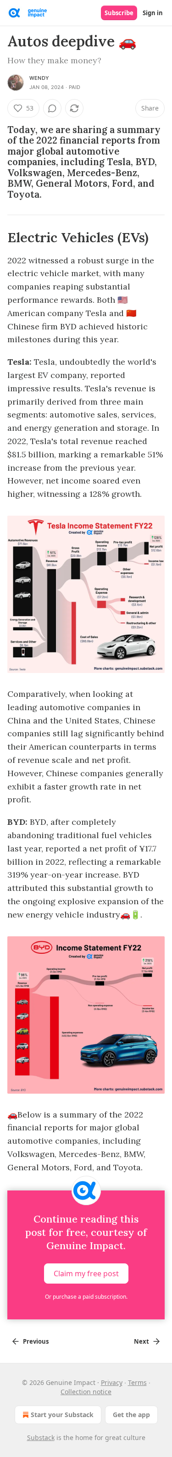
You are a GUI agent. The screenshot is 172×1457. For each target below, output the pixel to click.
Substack (41, 1437)
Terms (137, 1382)
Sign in (153, 13)
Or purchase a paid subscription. (86, 1297)
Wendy (39, 78)
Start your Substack (62, 1414)
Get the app (131, 1414)
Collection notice (86, 1391)
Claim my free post (86, 1273)
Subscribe (119, 13)
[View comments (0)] (52, 108)
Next (141, 1341)
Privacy (111, 1382)
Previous (36, 1341)
